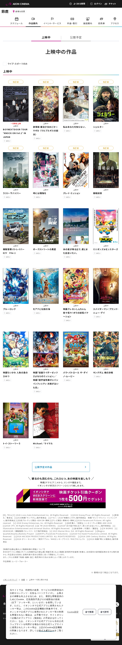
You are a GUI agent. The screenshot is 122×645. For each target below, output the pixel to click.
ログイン (98, 3)
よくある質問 (79, 3)
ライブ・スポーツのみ (18, 63)
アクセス (115, 23)
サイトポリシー (46, 630)
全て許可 (104, 612)
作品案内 (33, 23)
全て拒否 (89, 612)
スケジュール (16, 23)
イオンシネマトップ (10, 579)
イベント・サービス (52, 23)
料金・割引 (72, 23)
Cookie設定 (73, 612)
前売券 (101, 23)
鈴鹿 (5, 11)
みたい (8, 141)
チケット (112, 3)
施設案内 (87, 23)
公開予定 (76, 37)
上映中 (46, 37)
